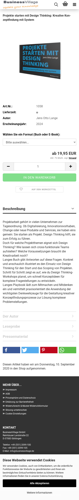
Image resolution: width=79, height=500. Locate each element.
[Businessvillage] (19, 4)
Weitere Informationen (39, 492)
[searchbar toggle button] (56, 4)
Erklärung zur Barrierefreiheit (20, 402)
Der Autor (10, 316)
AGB (8, 393)
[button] (8, 166)
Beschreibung (14, 209)
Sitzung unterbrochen (16, 410)
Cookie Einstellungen (16, 413)
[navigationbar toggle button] (74, 4)
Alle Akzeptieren (39, 483)
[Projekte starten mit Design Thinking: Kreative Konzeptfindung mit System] (39, 52)
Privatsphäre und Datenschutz (21, 398)
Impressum (11, 389)
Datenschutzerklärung (51, 476)
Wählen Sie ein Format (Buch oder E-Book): (31, 134)
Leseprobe (11, 326)
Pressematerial (15, 336)
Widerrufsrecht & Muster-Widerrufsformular (27, 406)
